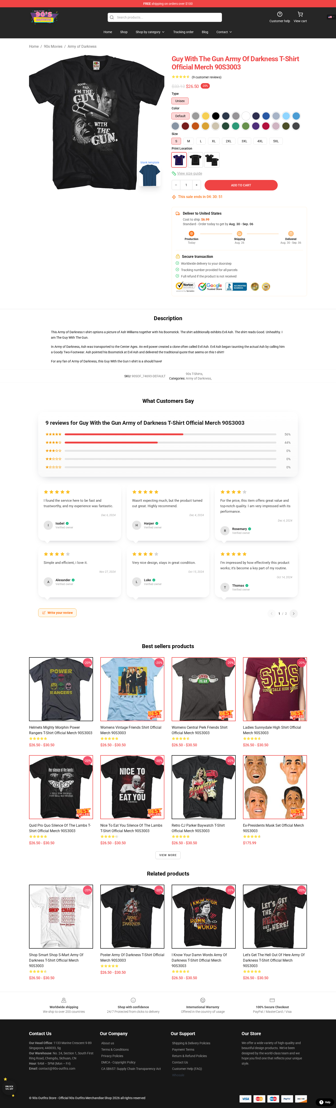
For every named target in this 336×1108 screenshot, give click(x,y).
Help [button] (328, 1102)
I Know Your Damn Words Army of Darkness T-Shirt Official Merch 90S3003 (199, 960)
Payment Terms (183, 1049)
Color (175, 108)
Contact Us (180, 1062)
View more (168, 855)
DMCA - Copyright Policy (118, 1062)
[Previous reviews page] (271, 613)
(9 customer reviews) (206, 77)
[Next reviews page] (294, 613)
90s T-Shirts (194, 374)
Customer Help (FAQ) (187, 1069)
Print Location (182, 148)
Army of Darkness (82, 46)
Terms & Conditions (115, 1049)
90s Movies (53, 46)
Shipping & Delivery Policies (191, 1043)
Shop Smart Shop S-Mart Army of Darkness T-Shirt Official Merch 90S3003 (56, 960)
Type (175, 93)
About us (107, 1043)
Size (175, 134)
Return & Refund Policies (189, 1056)
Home (34, 46)
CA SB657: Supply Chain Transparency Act (131, 1069)
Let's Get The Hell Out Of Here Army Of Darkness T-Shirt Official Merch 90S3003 (274, 960)
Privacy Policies (112, 1056)
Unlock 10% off (9, 1087)
